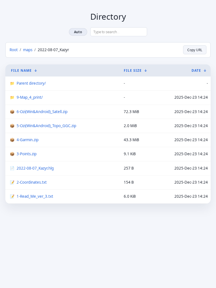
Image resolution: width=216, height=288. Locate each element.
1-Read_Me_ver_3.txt (35, 196)
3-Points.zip (27, 153)
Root (14, 49)
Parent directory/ (31, 83)
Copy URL (194, 50)
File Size (133, 70)
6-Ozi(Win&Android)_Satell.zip (42, 111)
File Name (21, 70)
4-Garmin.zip (28, 139)
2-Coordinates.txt (32, 182)
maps (27, 49)
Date (196, 70)
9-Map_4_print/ (30, 97)
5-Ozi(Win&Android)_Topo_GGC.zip (46, 125)
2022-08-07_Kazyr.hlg (35, 168)
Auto (78, 32)
